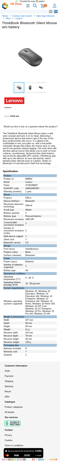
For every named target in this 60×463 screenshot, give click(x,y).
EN (55, 11)
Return (8, 391)
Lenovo (18, 18)
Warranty (9, 386)
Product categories (14, 407)
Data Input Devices (45, 16)
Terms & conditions (14, 445)
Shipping (9, 381)
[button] (55, 35)
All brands (9, 412)
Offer (7, 396)
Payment (9, 376)
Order (7, 371)
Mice (8, 18)
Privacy (8, 435)
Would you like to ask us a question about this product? (30, 126)
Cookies (8, 440)
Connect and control (22, 16)
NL (50, 11)
